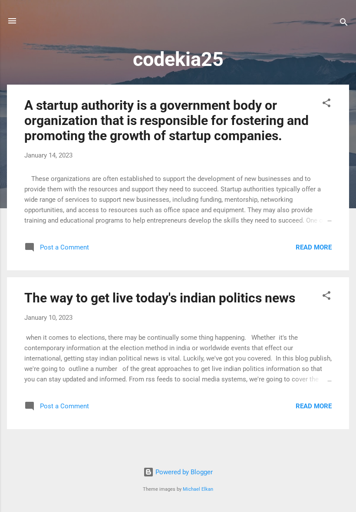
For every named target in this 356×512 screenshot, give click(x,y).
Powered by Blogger (183, 472)
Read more (314, 247)
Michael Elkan (198, 489)
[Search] (344, 23)
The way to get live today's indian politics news (159, 297)
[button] (326, 104)
